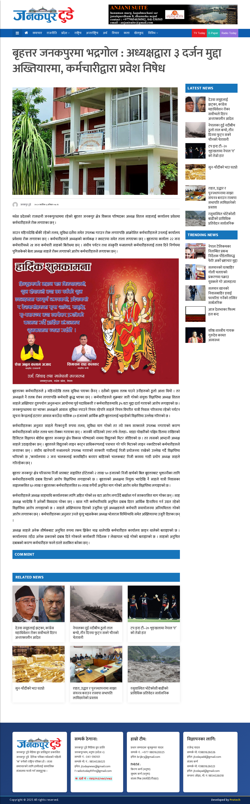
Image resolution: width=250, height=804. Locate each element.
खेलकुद (138, 33)
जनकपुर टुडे (25, 205)
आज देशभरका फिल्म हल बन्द (221, 312)
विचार (115, 33)
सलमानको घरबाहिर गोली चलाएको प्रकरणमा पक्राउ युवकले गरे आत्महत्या (222, 274)
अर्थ (105, 33)
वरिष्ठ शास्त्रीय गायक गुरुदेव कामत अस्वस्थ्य (221, 335)
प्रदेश (64, 33)
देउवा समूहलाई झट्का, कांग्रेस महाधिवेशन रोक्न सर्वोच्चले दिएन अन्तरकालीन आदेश (36, 633)
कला (127, 33)
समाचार (37, 33)
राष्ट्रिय (77, 33)
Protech (235, 799)
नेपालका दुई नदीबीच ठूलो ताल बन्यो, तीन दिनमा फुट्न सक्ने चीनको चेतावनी (96, 633)
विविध (152, 33)
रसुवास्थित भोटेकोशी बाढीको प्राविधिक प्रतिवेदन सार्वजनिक (149, 690)
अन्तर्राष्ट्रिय (92, 33)
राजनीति (52, 33)
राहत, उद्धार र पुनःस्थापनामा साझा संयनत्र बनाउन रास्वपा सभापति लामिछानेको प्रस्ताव (94, 693)
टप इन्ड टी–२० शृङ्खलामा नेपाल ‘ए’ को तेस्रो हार (153, 630)
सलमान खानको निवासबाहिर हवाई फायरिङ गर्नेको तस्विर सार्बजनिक (222, 295)
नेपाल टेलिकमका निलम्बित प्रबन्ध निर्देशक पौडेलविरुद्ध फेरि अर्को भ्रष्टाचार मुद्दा (222, 253)
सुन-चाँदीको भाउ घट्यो (29, 688)
